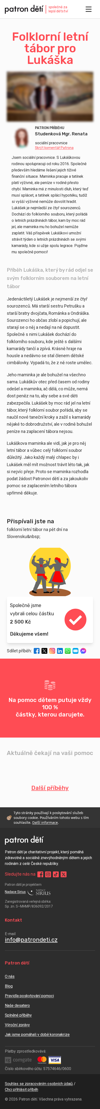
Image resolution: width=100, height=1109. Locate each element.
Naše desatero (17, 1005)
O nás (10, 976)
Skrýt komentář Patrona (54, 148)
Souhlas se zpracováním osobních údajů (39, 1083)
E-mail (10, 934)
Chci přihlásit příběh (21, 1089)
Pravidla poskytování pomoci (29, 995)
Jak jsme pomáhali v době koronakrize (37, 1034)
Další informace (45, 822)
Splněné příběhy (18, 1015)
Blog (9, 986)
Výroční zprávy (17, 1025)
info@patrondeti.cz (31, 940)
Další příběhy (50, 788)
